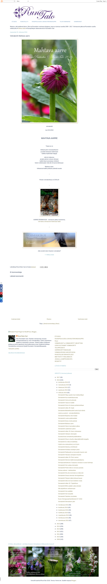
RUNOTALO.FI (24, 21)
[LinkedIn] (1, 298)
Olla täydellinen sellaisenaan (66, 488)
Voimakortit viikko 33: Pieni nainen (68, 457)
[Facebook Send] (1, 288)
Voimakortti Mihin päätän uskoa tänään (69, 486)
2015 (58, 523)
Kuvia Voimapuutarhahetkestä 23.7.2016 (70, 499)
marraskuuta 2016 (63, 385)
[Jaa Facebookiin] (45, 267)
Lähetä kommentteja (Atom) (51, 323)
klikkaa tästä (22, 28)
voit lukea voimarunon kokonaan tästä (49, 221)
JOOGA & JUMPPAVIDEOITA (63, 359)
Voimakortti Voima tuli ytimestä (67, 400)
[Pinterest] (1, 293)
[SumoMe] (1, 301)
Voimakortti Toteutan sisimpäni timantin (69, 454)
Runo (56, 341)
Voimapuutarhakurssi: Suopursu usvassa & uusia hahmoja (75, 462)
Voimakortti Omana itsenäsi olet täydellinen (71, 475)
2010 (58, 536)
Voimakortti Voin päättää (65, 491)
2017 (58, 377)
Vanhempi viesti (82, 319)
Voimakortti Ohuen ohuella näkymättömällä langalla (73, 439)
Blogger (73, 580)
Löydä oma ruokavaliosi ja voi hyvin (68, 444)
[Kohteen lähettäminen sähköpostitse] (41, 267)
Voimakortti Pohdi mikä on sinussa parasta (70, 467)
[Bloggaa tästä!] (42, 267)
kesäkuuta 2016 (63, 507)
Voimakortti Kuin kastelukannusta (68, 397)
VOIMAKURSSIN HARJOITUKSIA (65, 352)
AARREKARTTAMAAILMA (63, 350)
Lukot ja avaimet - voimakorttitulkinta (69, 413)
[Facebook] (1, 285)
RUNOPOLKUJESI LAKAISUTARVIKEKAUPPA (44, 21)
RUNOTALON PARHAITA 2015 (64, 354)
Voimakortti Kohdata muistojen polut (68, 449)
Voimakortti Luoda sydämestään (67, 418)
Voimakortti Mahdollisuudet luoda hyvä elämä (71, 410)
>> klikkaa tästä (49, 254)
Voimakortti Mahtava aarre (66, 423)
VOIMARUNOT (78, 21)
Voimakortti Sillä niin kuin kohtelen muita (70, 480)
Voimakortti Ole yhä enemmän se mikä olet (70, 473)
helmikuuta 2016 (63, 518)
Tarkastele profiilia (13, 348)
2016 (58, 380)
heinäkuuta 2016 (63, 505)
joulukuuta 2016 (63, 382)
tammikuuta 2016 (63, 520)
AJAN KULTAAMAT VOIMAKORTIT (65, 345)
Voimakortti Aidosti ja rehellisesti (67, 447)
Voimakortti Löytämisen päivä (66, 428)
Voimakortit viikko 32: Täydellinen (68, 483)
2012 (58, 531)
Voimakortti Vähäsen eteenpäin (67, 434)
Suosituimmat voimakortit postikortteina (69, 436)
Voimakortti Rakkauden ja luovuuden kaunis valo (72, 452)
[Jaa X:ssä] (44, 267)
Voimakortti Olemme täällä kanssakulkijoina (71, 460)
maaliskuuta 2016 (63, 515)
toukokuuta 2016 (63, 510)
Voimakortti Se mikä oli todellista (67, 441)
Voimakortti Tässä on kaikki (66, 402)
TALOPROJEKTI (60, 347)
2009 (58, 539)
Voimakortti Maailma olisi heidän (67, 415)
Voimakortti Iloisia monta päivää (67, 421)
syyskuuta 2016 (63, 390)
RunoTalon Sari (23, 336)
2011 (58, 534)
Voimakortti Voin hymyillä (65, 493)
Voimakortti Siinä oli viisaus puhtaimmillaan (71, 405)
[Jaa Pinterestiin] (47, 267)
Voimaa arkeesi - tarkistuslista (67, 470)
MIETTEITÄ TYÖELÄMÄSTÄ (63, 357)
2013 (58, 529)
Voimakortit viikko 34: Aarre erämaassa (69, 431)
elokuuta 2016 (62, 392)
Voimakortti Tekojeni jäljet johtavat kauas (70, 478)
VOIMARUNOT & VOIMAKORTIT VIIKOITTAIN (69, 343)
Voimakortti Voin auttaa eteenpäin (68, 465)
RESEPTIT (58, 361)
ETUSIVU (14, 21)
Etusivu (49, 319)
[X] (1, 296)
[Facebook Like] (1, 290)
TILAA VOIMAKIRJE (65, 21)
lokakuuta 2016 (63, 387)
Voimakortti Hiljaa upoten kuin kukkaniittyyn (71, 395)
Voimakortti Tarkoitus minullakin (67, 496)
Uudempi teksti (15, 319)
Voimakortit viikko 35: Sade (66, 408)
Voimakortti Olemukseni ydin (66, 501)
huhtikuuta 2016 (63, 512)
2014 (58, 526)
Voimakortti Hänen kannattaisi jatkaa (69, 426)
